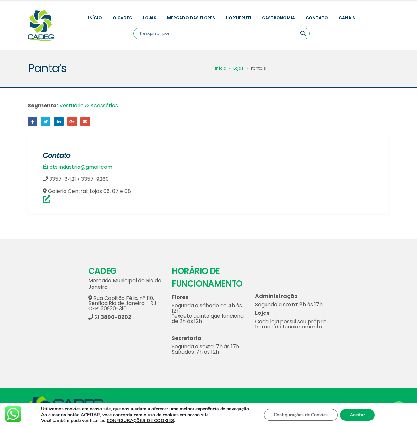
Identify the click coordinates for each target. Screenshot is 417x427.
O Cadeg (122, 17)
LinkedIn (59, 121)
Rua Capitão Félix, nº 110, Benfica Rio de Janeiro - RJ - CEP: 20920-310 (124, 303)
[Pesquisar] (302, 33)
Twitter (45, 121)
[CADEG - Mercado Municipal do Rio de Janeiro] (41, 25)
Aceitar (357, 415)
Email (85, 121)
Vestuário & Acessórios (88, 105)
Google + (72, 121)
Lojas (149, 17)
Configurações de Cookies (301, 415)
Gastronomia (278, 17)
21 (112, 317)
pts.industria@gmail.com (80, 167)
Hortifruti (238, 17)
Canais (347, 17)
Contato (317, 17)
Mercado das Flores (191, 17)
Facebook (32, 121)
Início (95, 17)
